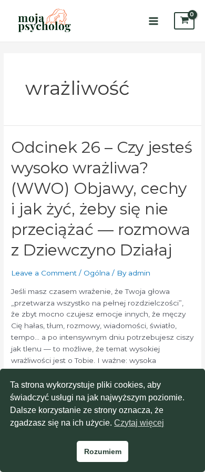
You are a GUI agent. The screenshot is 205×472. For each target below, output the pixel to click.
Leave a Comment (44, 273)
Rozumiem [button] (102, 451)
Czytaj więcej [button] (139, 422)
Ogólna (97, 273)
